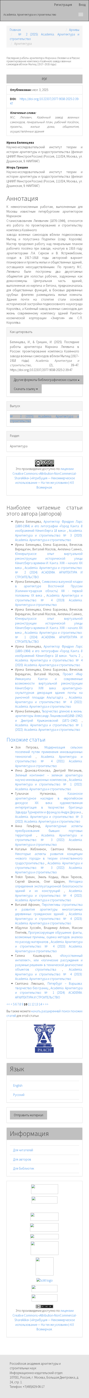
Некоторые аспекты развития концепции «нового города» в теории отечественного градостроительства (49, 858)
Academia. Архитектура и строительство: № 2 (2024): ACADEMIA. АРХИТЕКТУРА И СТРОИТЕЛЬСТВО (49, 572)
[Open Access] (44, 1189)
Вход (82, 5)
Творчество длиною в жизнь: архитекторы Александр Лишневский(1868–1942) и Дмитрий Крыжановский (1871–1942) (49, 716)
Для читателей (23, 1150)
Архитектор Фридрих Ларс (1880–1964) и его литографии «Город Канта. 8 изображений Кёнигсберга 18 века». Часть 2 (49, 651)
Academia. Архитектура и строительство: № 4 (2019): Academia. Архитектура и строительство (49, 600)
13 (36, 1004)
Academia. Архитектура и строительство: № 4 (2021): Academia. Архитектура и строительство (49, 761)
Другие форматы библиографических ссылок (46, 380)
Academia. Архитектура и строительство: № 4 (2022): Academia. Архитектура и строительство (49, 702)
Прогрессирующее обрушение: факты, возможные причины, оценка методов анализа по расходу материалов (49, 937)
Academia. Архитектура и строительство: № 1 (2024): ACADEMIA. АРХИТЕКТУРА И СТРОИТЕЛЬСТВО (49, 637)
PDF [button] (44, 79)
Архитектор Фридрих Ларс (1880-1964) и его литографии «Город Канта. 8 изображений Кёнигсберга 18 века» (49, 526)
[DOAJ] (44, 1236)
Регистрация (63, 5)
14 (40, 1004)
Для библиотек (23, 1168)
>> (46, 1004)
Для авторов (22, 1159)
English (17, 1085)
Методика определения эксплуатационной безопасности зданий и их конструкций (49, 886)
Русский (18, 1095)
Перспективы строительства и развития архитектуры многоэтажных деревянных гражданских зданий (49, 909)
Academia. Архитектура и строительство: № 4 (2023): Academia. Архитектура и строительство (49, 918)
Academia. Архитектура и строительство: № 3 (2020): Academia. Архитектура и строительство (49, 535)
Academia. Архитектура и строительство (29, 14)
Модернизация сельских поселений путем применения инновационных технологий (49, 752)
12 (33, 1004)
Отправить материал (28, 1115)
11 (29, 1004)
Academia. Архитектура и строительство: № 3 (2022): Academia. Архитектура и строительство (49, 840)
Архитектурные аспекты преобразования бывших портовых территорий (49, 830)
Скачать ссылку (25, 389)
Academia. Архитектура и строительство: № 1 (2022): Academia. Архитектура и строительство (49, 784)
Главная (15, 30)
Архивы (74, 30)
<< (8, 1004)
